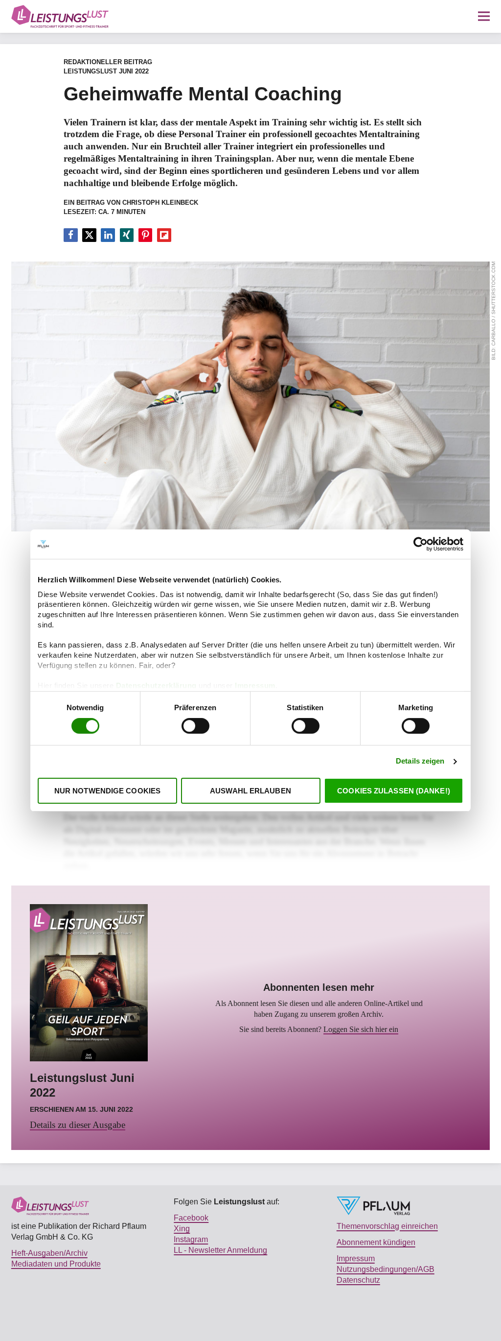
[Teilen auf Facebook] (71, 235)
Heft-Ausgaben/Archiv (49, 1252)
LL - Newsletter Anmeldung (220, 1249)
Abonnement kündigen (376, 1242)
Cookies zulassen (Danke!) (393, 791)
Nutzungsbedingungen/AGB (385, 1269)
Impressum (255, 685)
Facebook (191, 1217)
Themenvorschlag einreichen (387, 1225)
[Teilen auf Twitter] (89, 235)
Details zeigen (420, 761)
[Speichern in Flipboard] (164, 235)
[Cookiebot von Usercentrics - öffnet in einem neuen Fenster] (420, 544)
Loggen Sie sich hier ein (360, 1029)
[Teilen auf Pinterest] (145, 235)
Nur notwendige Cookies (107, 791)
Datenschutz (358, 1279)
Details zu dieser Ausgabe (77, 1125)
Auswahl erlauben (250, 791)
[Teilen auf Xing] (127, 235)
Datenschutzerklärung (157, 685)
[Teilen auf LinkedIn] (108, 235)
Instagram (191, 1239)
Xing (182, 1228)
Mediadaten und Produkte (56, 1263)
